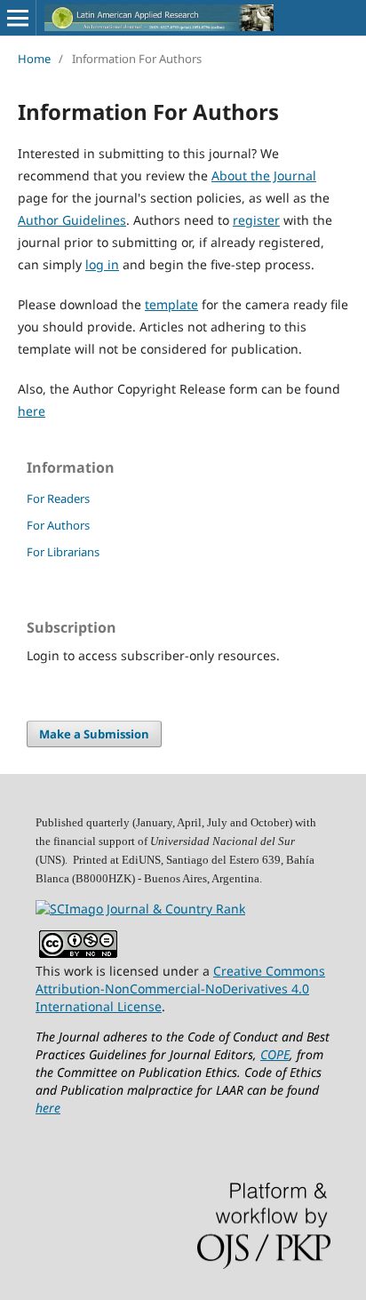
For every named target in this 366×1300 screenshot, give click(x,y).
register (256, 219)
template (171, 304)
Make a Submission (94, 734)
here (31, 411)
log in (102, 264)
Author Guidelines (72, 219)
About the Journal (263, 175)
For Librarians (63, 552)
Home (34, 59)
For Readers (58, 498)
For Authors (58, 525)
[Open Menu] (18, 18)
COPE (275, 1054)
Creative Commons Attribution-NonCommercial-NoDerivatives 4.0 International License (180, 988)
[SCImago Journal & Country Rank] (140, 908)
